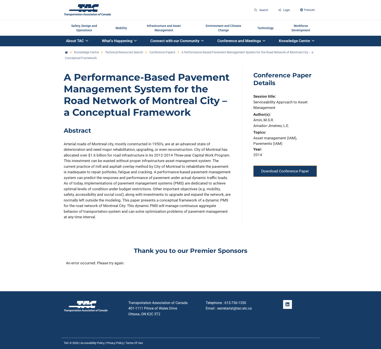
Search (263, 10)
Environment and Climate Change (223, 28)
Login (286, 10)
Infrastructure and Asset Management (164, 28)
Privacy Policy (115, 343)
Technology (265, 28)
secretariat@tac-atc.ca (234, 308)
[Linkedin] (287, 304)
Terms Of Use (134, 343)
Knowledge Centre (86, 52)
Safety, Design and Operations (84, 28)
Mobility (121, 28)
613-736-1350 (235, 303)
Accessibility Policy (92, 343)
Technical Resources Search (124, 52)
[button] (77, 41)
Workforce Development (300, 28)
